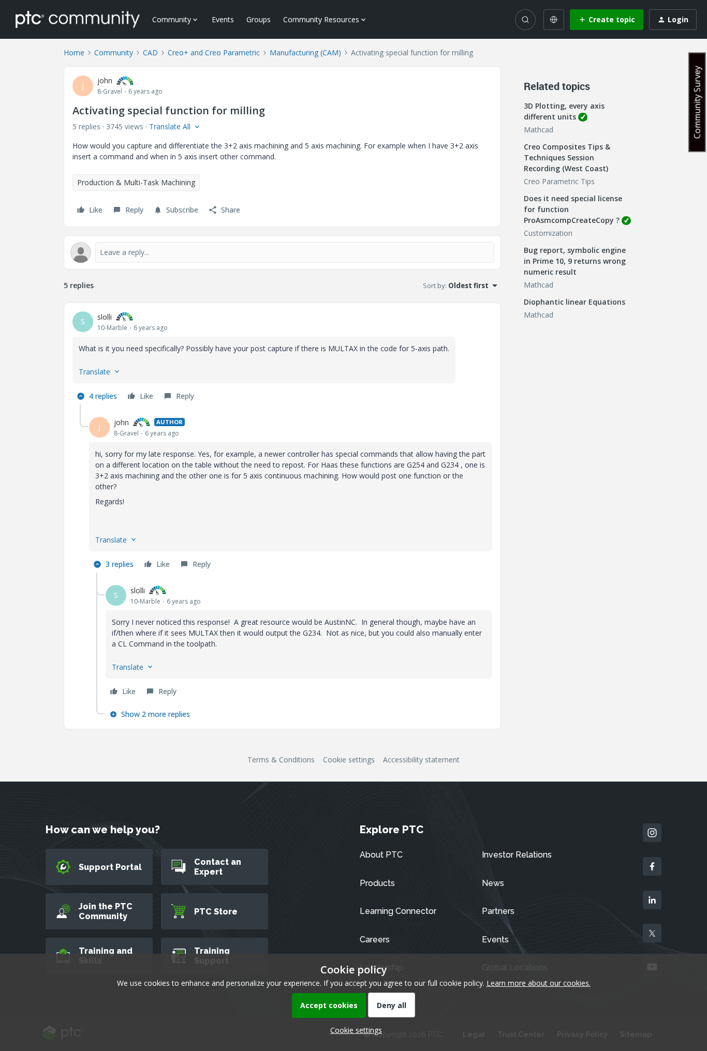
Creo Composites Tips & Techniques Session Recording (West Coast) (567, 157)
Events (223, 19)
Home (74, 52)
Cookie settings (349, 759)
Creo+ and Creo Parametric (214, 52)
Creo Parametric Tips (559, 181)
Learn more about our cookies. (539, 983)
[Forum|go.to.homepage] (78, 19)
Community (113, 52)
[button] (606, 19)
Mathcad (538, 129)
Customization (548, 233)
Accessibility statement (421, 759)
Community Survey (697, 102)
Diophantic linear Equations (574, 302)
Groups (258, 19)
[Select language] (553, 19)
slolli (104, 317)
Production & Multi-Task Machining (136, 182)
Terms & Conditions (281, 759)
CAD (150, 52)
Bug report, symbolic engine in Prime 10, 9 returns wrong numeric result (575, 261)
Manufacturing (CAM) (305, 52)
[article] (282, 357)
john (104, 80)
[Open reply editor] (282, 252)
